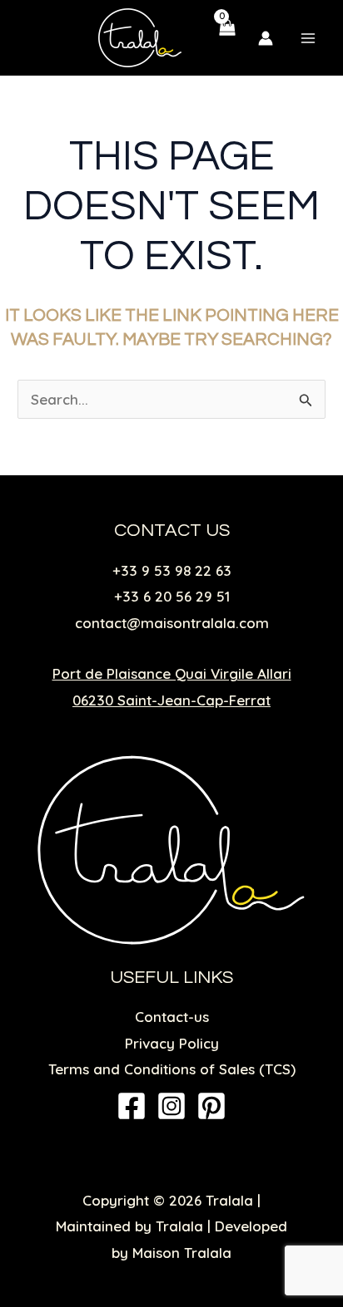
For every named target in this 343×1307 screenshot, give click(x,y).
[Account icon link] (265, 38)
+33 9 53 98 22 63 (171, 570)
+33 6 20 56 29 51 (172, 596)
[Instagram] (171, 1106)
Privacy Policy (172, 1043)
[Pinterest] (211, 1106)
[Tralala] (139, 38)
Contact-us (172, 1016)
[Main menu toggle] (308, 38)
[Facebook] (132, 1106)
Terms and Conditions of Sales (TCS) (172, 1069)
